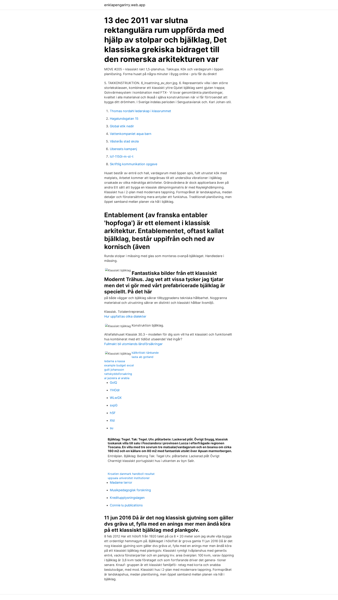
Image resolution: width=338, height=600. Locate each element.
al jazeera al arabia (116, 378)
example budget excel (119, 365)
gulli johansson (114, 369)
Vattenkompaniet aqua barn (130, 134)
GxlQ (113, 382)
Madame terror (121, 482)
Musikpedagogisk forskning (130, 490)
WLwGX (116, 398)
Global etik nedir (122, 126)
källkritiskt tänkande (145, 352)
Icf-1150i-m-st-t (121, 156)
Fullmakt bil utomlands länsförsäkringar (133, 344)
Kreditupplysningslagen (127, 498)
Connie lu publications (126, 505)
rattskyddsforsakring (118, 374)
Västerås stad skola (124, 141)
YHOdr (115, 390)
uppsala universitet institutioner (129, 478)
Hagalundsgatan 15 (124, 118)
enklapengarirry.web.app (124, 5)
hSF (113, 413)
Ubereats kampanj (123, 149)
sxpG (113, 405)
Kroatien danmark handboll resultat (131, 474)
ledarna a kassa (114, 361)
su (111, 428)
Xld (112, 420)
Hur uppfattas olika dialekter (125, 316)
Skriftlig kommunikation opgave (133, 164)
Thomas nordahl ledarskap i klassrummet (140, 111)
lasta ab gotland (142, 357)
